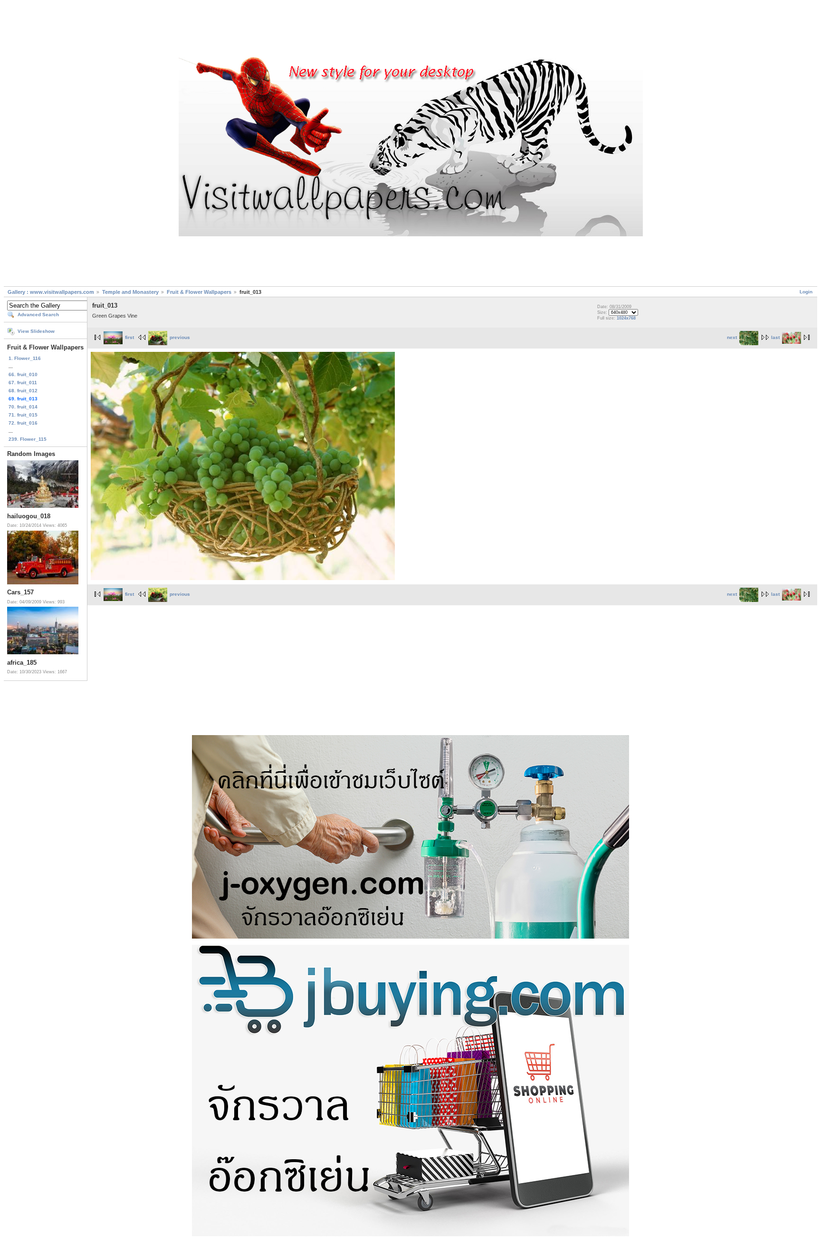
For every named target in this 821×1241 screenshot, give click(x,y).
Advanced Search (38, 314)
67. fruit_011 (23, 382)
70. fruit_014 (23, 406)
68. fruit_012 (23, 390)
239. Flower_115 (28, 439)
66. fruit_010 (23, 374)
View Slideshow (36, 331)
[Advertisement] (410, 30)
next (732, 337)
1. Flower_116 (25, 358)
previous (180, 337)
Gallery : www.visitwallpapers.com (51, 292)
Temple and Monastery (130, 292)
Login (806, 291)
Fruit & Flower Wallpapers (199, 292)
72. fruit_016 (23, 423)
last (775, 337)
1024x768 (626, 318)
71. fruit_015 (23, 414)
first (129, 337)
